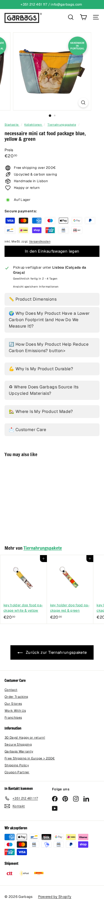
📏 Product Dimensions (33, 299)
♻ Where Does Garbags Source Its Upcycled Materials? (43, 390)
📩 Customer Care (27, 429)
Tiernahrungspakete (61, 124)
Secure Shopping (18, 744)
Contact (11, 690)
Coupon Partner (17, 772)
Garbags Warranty (19, 751)
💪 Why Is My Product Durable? (41, 369)
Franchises (13, 717)
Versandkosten (39, 241)
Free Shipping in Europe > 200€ (30, 758)
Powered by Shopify (54, 896)
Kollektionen (33, 124)
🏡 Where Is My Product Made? (41, 411)
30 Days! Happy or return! (25, 737)
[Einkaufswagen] (83, 17)
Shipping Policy (17, 765)
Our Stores (13, 704)
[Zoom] (83, 102)
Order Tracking (16, 697)
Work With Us (15, 710)
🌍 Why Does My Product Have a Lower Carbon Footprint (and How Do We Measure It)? (49, 319)
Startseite (12, 124)
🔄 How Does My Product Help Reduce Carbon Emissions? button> (49, 347)
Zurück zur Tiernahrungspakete (56, 652)
